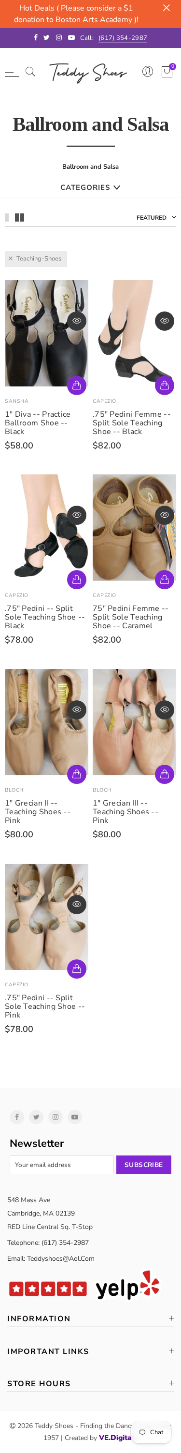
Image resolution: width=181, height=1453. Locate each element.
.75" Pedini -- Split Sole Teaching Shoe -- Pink (45, 1006)
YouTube (75, 1117)
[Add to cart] (76, 774)
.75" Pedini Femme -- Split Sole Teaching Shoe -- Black (132, 423)
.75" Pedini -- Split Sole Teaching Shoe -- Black (45, 617)
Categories (85, 187)
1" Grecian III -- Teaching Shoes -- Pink (125, 812)
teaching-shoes (38, 258)
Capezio (104, 401)
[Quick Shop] (76, 385)
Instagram (55, 1117)
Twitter (36, 1117)
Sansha (16, 401)
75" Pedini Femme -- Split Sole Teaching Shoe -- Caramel (131, 617)
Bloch (14, 790)
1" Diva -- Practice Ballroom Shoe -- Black (38, 423)
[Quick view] (76, 321)
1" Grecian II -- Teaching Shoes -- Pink (37, 812)
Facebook (17, 1117)
